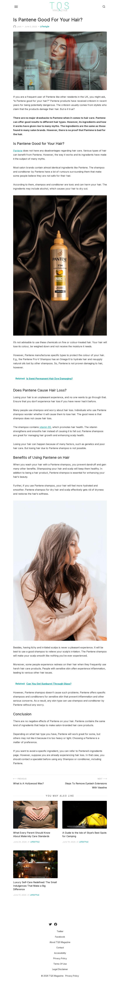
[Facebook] (56, 924)
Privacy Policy (60, 958)
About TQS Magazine (60, 942)
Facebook (60, 937)
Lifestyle (44, 26)
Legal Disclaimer (60, 969)
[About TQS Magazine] (59, 924)
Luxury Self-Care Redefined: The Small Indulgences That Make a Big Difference (35, 886)
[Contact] (61, 924)
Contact (60, 947)
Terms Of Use (60, 964)
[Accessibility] (64, 924)
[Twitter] (50, 924)
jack (19, 26)
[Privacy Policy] (66, 924)
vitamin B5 (45, 427)
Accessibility (60, 953)
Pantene (17, 150)
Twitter (60, 931)
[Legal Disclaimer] (71, 924)
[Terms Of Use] (68, 924)
